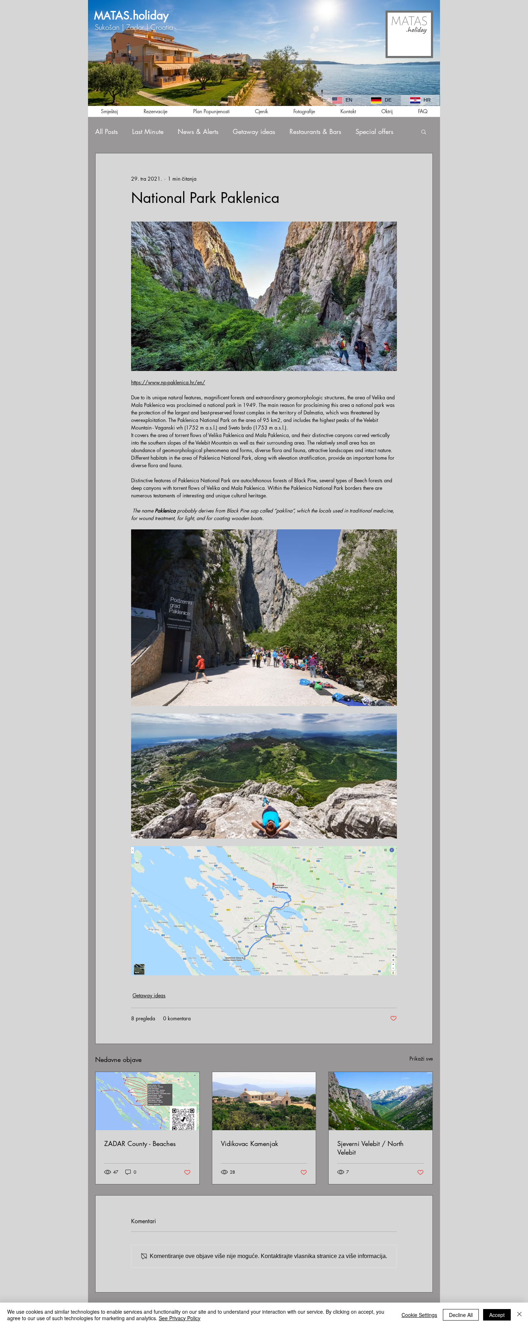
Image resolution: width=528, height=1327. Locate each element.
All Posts (106, 131)
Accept (497, 1314)
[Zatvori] (519, 1314)
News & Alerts (198, 131)
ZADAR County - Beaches (140, 1143)
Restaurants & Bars (315, 131)
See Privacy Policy (179, 1318)
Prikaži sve (421, 1058)
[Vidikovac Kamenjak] (264, 1101)
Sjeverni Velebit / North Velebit (370, 1147)
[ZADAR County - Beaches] (147, 1101)
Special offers (374, 131)
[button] (423, 131)
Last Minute (147, 131)
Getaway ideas (254, 131)
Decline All (461, 1314)
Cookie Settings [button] (419, 1314)
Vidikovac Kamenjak (249, 1143)
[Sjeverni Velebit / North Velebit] (380, 1101)
